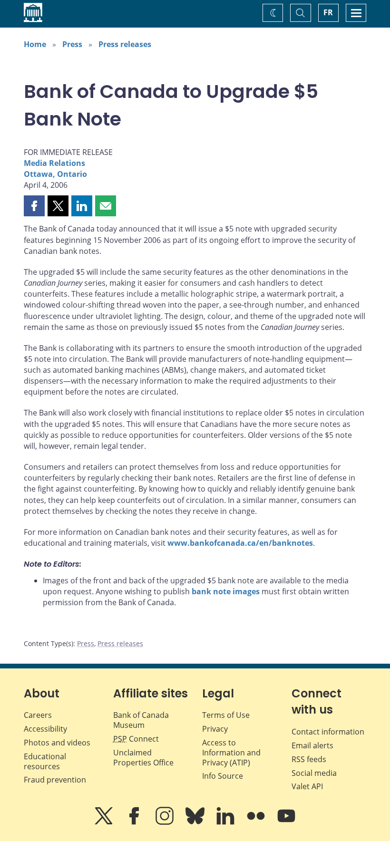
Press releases (124, 44)
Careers (38, 715)
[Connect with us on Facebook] (135, 822)
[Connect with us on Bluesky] (196, 822)
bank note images (226, 591)
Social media (314, 773)
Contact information (328, 731)
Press (72, 44)
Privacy (215, 729)
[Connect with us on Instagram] (165, 822)
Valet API (307, 786)
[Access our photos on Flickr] (257, 822)
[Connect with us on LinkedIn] (226, 822)
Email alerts (312, 745)
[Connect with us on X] (104, 822)
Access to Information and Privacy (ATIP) (231, 752)
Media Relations (54, 163)
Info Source (222, 776)
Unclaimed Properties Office (143, 757)
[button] (34, 205)
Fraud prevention (55, 779)
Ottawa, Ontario (55, 174)
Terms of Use (226, 715)
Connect (136, 739)
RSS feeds (309, 759)
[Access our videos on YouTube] (286, 822)
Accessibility (45, 729)
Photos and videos (57, 742)
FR (328, 12)
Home (35, 44)
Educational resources (45, 761)
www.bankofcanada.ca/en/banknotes (240, 543)
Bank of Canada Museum (141, 720)
